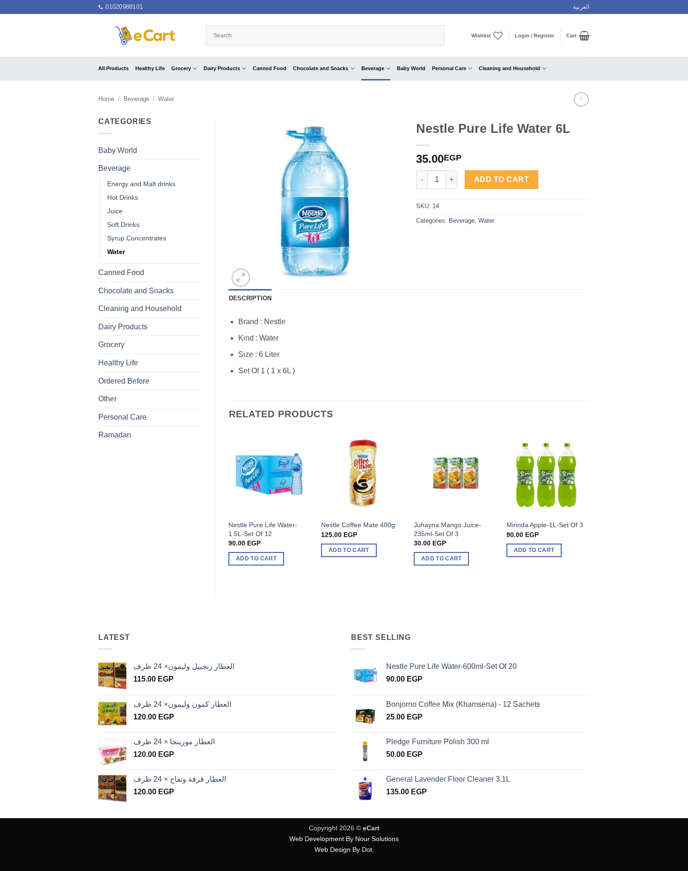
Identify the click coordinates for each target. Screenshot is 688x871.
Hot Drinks (122, 197)
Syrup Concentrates (136, 238)
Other (107, 399)
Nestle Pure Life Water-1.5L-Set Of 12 (262, 529)
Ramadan (114, 435)
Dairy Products (222, 68)
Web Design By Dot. (344, 849)
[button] (534, 35)
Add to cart (501, 179)
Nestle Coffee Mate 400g (358, 525)
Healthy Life (150, 68)
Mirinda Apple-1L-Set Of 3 (544, 525)
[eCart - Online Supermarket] (145, 35)
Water (166, 98)
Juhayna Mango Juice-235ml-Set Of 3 (447, 529)
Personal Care (449, 68)
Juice (115, 211)
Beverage (372, 68)
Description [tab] (250, 298)
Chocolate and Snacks (320, 68)
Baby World (411, 68)
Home (106, 98)
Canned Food (269, 68)
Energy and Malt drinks (141, 184)
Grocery (181, 68)
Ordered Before (123, 381)
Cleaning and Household (509, 68)
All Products (113, 68)
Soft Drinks (123, 224)
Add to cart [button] (256, 558)
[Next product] (581, 99)
